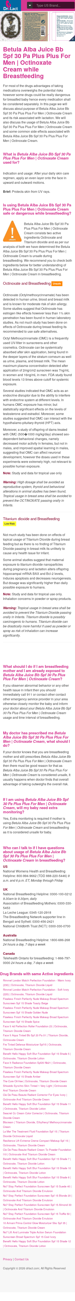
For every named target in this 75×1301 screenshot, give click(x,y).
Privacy (7, 1259)
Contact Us (22, 1259)
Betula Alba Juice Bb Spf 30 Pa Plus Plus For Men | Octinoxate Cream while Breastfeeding (37, 62)
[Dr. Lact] (10, 5)
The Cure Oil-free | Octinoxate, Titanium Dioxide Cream (35, 1081)
